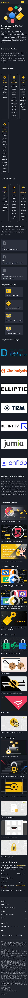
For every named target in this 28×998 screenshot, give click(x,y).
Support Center (21, 865)
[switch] (20, 935)
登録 (22, 2)
